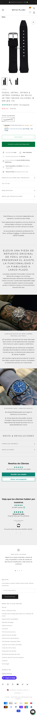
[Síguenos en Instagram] (8, 684)
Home (3, 17)
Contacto (5, 629)
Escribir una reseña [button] (18, 474)
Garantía (4, 660)
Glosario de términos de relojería (13, 657)
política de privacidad (9, 635)
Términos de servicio (9, 632)
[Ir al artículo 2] (10, 81)
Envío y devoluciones (9, 610)
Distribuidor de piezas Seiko (11, 641)
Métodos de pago (7, 622)
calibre (16, 233)
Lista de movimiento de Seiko (12, 644)
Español (17, 693)
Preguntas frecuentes (9, 651)
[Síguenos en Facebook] (3, 684)
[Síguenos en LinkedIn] (27, 684)
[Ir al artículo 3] (16, 81)
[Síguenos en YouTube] (18, 684)
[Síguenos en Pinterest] (13, 684)
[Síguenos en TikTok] (23, 684)
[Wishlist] (30, 12)
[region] (18, 558)
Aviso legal (5, 664)
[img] (18, 505)
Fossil (4, 89)
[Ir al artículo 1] (4, 81)
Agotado (18, 137)
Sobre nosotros (7, 625)
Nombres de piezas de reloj (11, 654)
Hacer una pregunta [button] (19, 479)
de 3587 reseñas (17, 507)
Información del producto (10, 638)
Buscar (4, 607)
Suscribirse (10, 596)
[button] (6, 105)
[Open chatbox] (32, 712)
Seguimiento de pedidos (10, 619)
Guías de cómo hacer (9, 648)
